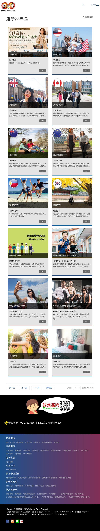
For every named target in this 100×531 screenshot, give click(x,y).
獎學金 (56, 442)
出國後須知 (29, 486)
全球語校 (18, 450)
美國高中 (36, 442)
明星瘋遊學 (66, 450)
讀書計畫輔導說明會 (49, 478)
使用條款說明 (42, 494)
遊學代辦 (26, 450)
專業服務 (18, 494)
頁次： (70, 388)
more (43, 70)
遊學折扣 (35, 450)
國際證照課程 (55, 450)
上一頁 (24, 388)
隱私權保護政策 (29, 494)
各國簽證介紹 (50, 486)
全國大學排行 (11, 470)
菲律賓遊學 (27, 454)
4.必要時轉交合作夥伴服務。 (80, 497)
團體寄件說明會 (65, 478)
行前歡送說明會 (34, 478)
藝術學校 (19, 442)
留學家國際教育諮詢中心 (8, 6)
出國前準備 (19, 486)
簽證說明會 (22, 478)
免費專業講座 (11, 478)
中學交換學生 (47, 442)
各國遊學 (9, 450)
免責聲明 (52, 494)
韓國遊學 (18, 454)
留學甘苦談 (39, 486)
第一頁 (12, 388)
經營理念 (9, 494)
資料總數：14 (87, 388)
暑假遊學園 (44, 450)
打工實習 (84, 450)
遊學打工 (76, 450)
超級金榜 (9, 462)
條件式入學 (10, 442)
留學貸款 (9, 486)
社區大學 (28, 442)
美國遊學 (9, 454)
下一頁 (36, 388)
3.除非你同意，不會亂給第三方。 (54, 497)
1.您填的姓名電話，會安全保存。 (72, 494)
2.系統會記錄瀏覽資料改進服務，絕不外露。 (23, 497)
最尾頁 (49, 388)
